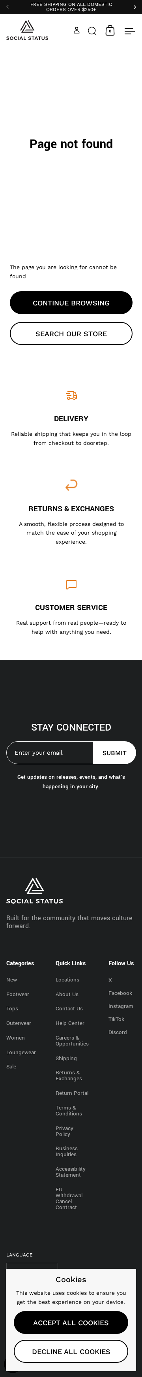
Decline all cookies (71, 1351)
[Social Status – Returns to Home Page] (27, 30)
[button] (92, 30)
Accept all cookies (71, 1323)
